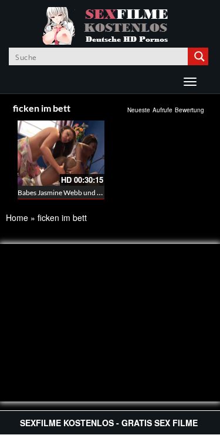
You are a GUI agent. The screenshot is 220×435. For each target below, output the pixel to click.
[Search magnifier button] (199, 56)
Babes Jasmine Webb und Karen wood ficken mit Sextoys (104, 192)
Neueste (138, 110)
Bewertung (189, 110)
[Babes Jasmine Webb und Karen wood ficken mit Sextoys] (61, 153)
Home (17, 217)
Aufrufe (162, 110)
